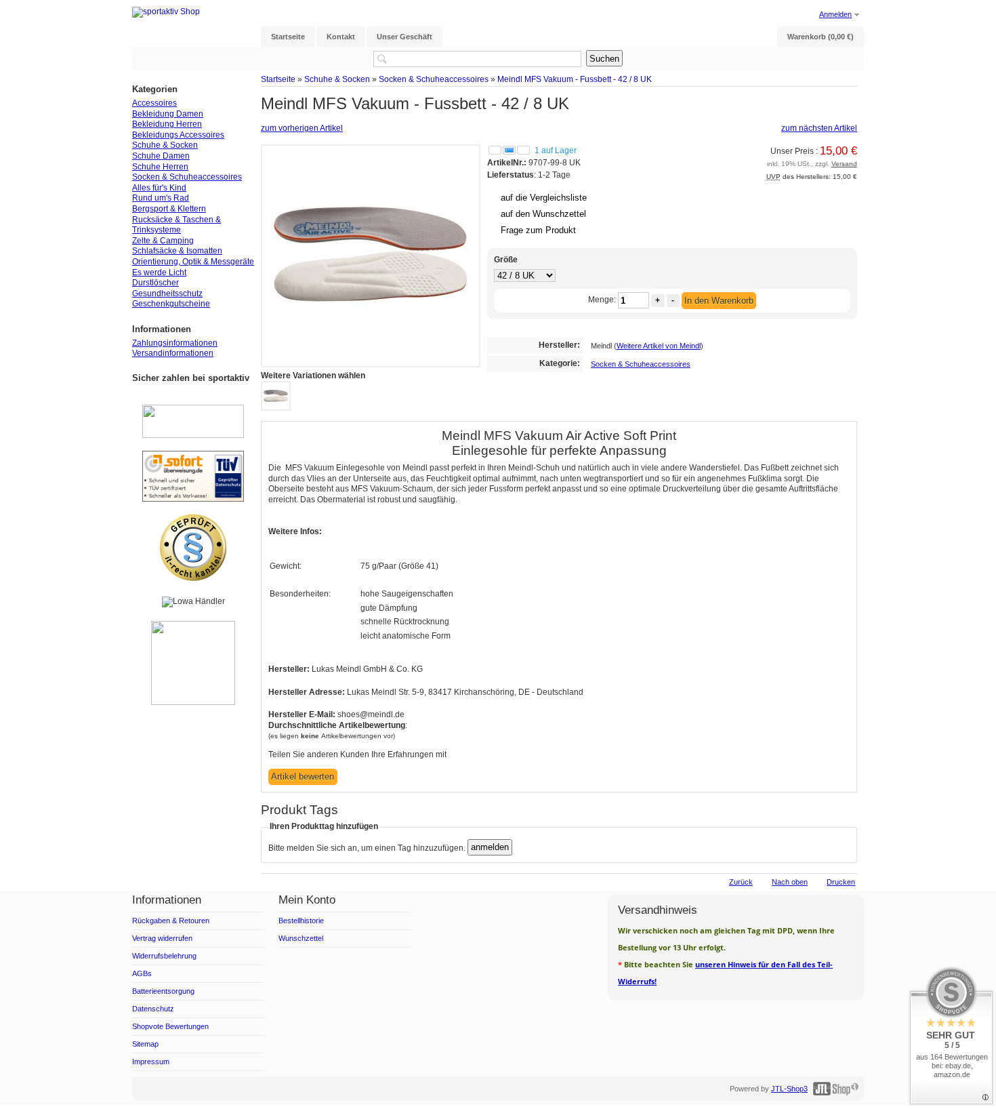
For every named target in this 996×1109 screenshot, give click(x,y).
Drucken (841, 882)
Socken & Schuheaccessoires (434, 79)
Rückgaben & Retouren (170, 920)
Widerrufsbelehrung (164, 956)
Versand (844, 163)
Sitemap (145, 1044)
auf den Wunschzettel (543, 214)
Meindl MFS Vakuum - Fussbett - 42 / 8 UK (574, 79)
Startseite (278, 79)
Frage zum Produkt (538, 230)
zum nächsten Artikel (819, 128)
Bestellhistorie (301, 920)
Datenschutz (153, 1009)
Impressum (150, 1061)
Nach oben (790, 882)
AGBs (142, 973)
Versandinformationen (172, 353)
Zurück (741, 882)
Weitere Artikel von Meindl (659, 346)
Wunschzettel (300, 938)
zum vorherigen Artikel (302, 128)
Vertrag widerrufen (162, 938)
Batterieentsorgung (163, 991)
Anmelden (835, 14)
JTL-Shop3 (789, 1089)
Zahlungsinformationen (174, 343)
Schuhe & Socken (337, 79)
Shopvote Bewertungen (170, 1026)
